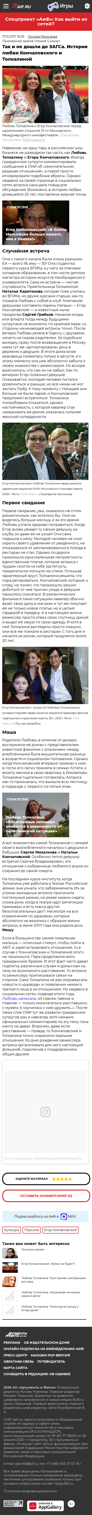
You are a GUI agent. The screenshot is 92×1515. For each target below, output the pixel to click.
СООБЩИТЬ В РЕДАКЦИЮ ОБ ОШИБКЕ (37, 1374)
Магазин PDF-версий (50, 1355)
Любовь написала (19, 998)
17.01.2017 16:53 (13, 37)
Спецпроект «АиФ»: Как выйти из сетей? (46, 22)
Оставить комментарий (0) (46, 1196)
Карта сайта (15, 1368)
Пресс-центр (15, 1355)
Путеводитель (51, 1362)
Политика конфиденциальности (30, 1491)
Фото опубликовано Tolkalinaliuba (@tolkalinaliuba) (40, 1158)
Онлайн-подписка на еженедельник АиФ (44, 1349)
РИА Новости (34, 140)
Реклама (12, 1343)
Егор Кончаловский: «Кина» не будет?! (48, 1263)
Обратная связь (19, 1362)
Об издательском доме (46, 1343)
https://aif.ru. (64, 1484)
